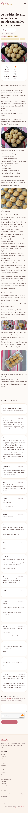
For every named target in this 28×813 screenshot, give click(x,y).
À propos (3, 765)
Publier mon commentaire (9, 722)
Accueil (2, 10)
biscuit (16, 36)
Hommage (3, 781)
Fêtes (2, 759)
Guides (3, 761)
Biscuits (13, 10)
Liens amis (3, 783)
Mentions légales (7, 804)
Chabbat (3, 775)
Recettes (8, 10)
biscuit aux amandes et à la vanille (10, 39)
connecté (9, 698)
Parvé (2, 777)
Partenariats (4, 785)
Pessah (3, 772)
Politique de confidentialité (18, 804)
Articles (3, 763)
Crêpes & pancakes (6, 779)
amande (10, 36)
